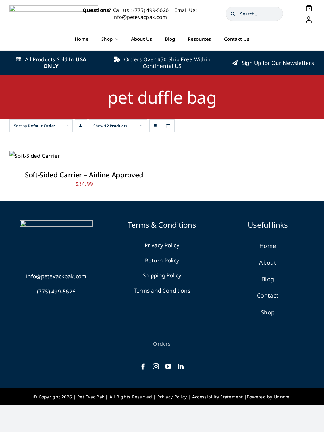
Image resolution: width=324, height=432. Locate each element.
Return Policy (162, 260)
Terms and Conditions (162, 290)
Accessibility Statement (217, 397)
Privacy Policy (162, 245)
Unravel (282, 397)
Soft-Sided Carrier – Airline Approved (84, 174)
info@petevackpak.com (56, 276)
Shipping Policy (162, 275)
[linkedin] (181, 366)
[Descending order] (81, 125)
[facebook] (143, 366)
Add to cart (30, 154)
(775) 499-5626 (151, 10)
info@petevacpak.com (139, 17)
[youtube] (168, 366)
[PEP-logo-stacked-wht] (56, 223)
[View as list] (168, 126)
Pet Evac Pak (90, 397)
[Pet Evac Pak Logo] (53, 8)
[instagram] (156, 366)
